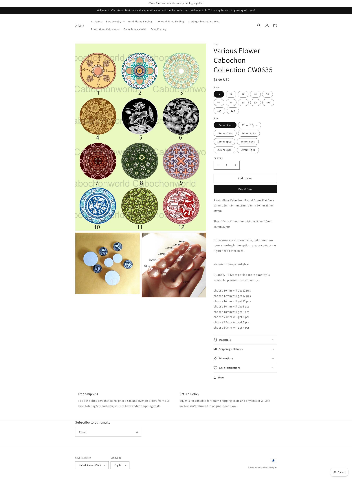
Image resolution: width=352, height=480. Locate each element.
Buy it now (245, 189)
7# (231, 102)
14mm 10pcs (225, 133)
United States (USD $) (90, 465)
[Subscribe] (137, 432)
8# (243, 102)
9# (255, 102)
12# (233, 110)
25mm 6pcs (224, 149)
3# (243, 94)
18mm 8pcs (224, 141)
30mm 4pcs (248, 149)
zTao (257, 467)
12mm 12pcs (249, 125)
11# (219, 110)
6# (218, 102)
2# (231, 94)
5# (267, 94)
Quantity (218, 158)
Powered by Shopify (268, 467)
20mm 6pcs (248, 141)
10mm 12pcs (225, 125)
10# (268, 102)
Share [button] (221, 377)
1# (218, 94)
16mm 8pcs (249, 133)
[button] (115, 21)
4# (255, 94)
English (118, 465)
